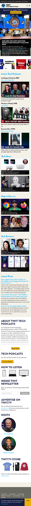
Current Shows (7, 361)
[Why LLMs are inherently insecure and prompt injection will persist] (15, 148)
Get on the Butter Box (7, 80)
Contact (4, 494)
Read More (15, 348)
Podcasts (4, 1)
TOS (23, 496)
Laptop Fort (4, 105)
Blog (13, 1)
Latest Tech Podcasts (11, 73)
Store (3, 497)
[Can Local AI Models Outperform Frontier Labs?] (15, 97)
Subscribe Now (16, 12)
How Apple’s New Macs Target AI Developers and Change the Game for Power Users (15, 281)
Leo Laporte (8, 434)
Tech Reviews (7, 236)
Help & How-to (8, 196)
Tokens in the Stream (7, 131)
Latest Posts (7, 276)
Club (9, 1)
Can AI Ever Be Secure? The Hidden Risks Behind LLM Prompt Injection (14, 296)
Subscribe (18, 1)
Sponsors (25, 1)
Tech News (6, 156)
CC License (20, 494)
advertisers (5, 408)
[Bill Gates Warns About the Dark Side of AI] (15, 123)
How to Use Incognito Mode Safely (13, 306)
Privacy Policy (6, 496)
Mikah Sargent (8, 453)
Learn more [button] (4, 504)
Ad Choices (16, 496)
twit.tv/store (5, 476)
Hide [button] (27, 500)
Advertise (12, 494)
